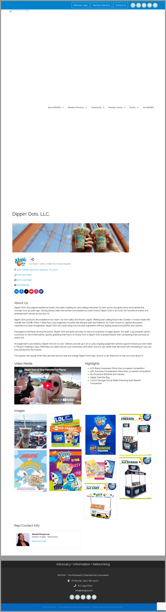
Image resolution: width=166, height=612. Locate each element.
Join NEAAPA (148, 107)
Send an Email (39, 541)
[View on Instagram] (36, 293)
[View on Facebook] (21, 293)
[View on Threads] (41, 293)
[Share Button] (32, 259)
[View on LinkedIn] (16, 293)
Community (96, 107)
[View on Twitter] (26, 293)
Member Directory (101, 5)
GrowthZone (118, 607)
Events (133, 107)
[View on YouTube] (31, 293)
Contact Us (120, 5)
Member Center (115, 107)
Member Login (81, 5)
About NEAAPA (54, 107)
